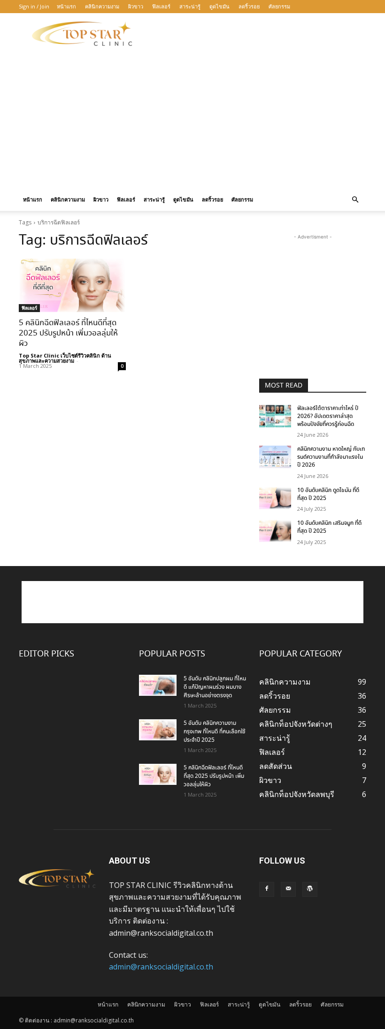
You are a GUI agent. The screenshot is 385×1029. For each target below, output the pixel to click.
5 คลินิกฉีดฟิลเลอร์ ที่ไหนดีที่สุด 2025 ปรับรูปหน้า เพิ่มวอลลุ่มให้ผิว (68, 333)
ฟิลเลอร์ (161, 6)
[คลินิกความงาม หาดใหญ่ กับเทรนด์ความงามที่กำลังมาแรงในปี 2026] (275, 457)
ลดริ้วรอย (249, 6)
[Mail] (288, 889)
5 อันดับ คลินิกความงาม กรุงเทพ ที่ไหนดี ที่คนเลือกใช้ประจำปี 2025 (215, 731)
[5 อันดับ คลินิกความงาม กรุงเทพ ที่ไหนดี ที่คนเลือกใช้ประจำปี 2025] (158, 729)
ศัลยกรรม (279, 6)
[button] (355, 199)
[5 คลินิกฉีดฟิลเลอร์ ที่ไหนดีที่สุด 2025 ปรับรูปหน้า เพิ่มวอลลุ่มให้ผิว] (72, 285)
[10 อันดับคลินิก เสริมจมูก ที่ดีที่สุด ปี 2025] (275, 531)
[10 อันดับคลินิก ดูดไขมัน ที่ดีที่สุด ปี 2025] (275, 498)
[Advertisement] (256, 34)
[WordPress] (309, 889)
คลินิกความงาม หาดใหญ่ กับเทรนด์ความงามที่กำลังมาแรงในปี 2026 (331, 457)
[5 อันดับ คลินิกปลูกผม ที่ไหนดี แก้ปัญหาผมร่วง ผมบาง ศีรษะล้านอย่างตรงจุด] (158, 685)
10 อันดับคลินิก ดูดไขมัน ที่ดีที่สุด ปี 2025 (328, 494)
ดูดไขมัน (219, 6)
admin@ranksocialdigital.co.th (161, 967)
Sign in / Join (34, 6)
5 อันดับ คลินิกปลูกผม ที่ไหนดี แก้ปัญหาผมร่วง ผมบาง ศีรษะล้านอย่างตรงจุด (215, 687)
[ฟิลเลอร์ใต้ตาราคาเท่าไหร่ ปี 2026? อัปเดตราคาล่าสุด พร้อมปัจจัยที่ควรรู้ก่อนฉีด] (275, 416)
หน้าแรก (66, 6)
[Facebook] (266, 889)
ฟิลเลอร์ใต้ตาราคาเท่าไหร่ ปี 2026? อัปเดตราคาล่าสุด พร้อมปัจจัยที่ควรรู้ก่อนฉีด (327, 416)
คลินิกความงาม (102, 6)
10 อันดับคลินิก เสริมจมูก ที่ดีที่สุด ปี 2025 (329, 527)
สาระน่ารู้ (189, 6)
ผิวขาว (135, 6)
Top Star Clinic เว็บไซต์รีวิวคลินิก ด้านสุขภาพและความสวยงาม (65, 358)
